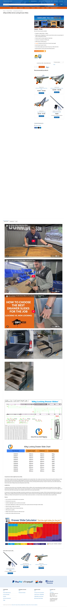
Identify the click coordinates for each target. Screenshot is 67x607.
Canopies (43, 7)
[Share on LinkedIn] (40, 128)
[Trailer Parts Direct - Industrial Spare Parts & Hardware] (8, 1)
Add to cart (42, 66)
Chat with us (56, 1)
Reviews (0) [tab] (12, 221)
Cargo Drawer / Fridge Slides (39, 594)
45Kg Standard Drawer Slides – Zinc (25, 564)
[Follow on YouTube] (63, 605)
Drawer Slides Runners (7, 592)
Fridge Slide (21, 7)
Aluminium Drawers (22, 592)
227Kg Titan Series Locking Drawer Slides (56, 88)
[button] (57, 4)
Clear (54, 64)
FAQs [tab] (16, 221)
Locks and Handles (6, 594)
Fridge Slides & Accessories (38, 596)
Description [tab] (6, 221)
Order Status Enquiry (54, 7)
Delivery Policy (28, 604)
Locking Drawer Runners (18, 10)
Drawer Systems (27, 7)
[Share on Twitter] (37, 128)
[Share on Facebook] (35, 128)
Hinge (4, 600)
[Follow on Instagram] (61, 605)
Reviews (47, 7)
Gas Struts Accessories (7, 598)
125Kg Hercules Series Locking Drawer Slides (41, 89)
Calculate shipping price (38, 123)
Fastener (4, 596)
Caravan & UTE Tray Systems (39, 592)
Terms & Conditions (34, 604)
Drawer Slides (15, 7)
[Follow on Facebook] (60, 605)
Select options (57, 92)
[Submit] (55, 4)
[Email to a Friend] (38, 128)
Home (11, 7)
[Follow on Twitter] (62, 605)
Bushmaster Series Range (38, 598)
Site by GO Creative (15, 604)
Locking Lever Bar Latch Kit (57, 112)
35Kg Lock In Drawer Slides (41, 112)
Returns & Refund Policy (22, 604)
